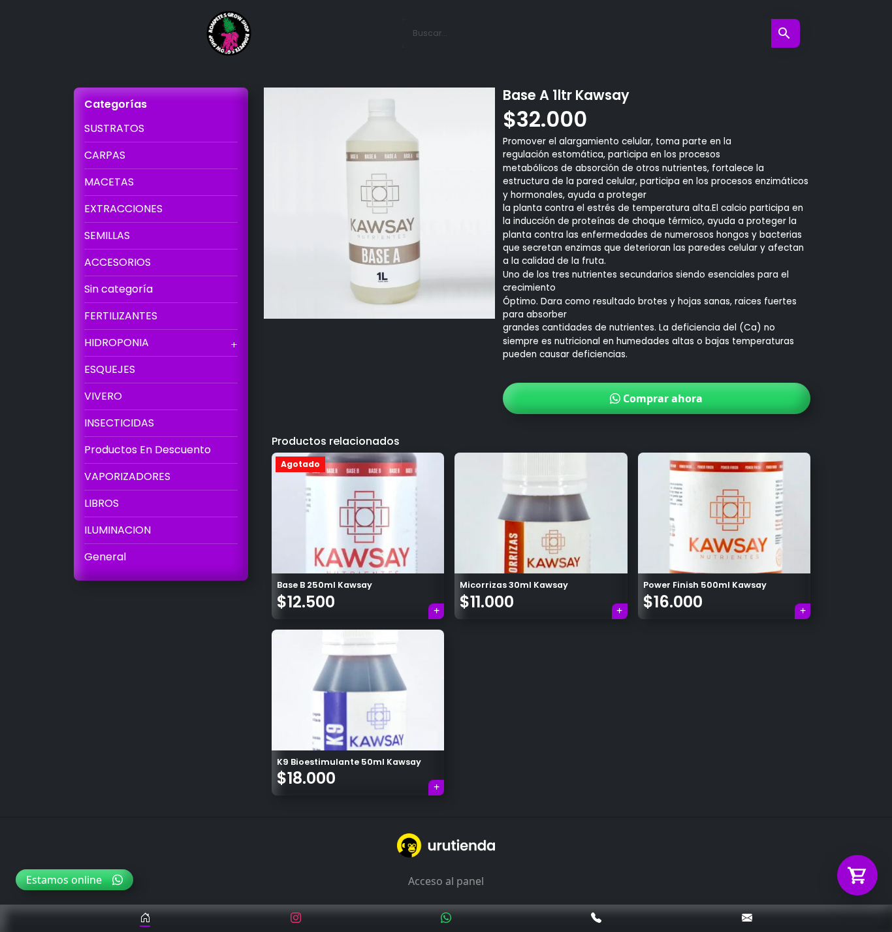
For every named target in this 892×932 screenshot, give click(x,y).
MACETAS (109, 181)
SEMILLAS (107, 235)
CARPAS (104, 155)
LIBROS (101, 503)
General (105, 556)
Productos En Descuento (147, 449)
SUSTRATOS (114, 128)
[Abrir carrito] (857, 875)
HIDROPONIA (116, 342)
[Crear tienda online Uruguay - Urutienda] (446, 845)
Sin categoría (118, 289)
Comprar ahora (661, 398)
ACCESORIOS (117, 262)
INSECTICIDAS (119, 422)
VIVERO (103, 396)
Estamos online (64, 880)
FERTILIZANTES (120, 315)
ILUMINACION (117, 530)
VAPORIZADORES (127, 476)
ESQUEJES (109, 369)
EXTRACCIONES (123, 208)
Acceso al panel (446, 881)
